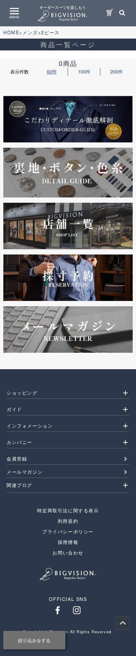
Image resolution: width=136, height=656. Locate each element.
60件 (52, 71)
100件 (84, 71)
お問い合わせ (68, 552)
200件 (116, 71)
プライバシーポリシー (68, 531)
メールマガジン (25, 471)
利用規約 (68, 521)
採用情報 (68, 542)
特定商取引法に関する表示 (68, 510)
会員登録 (17, 458)
